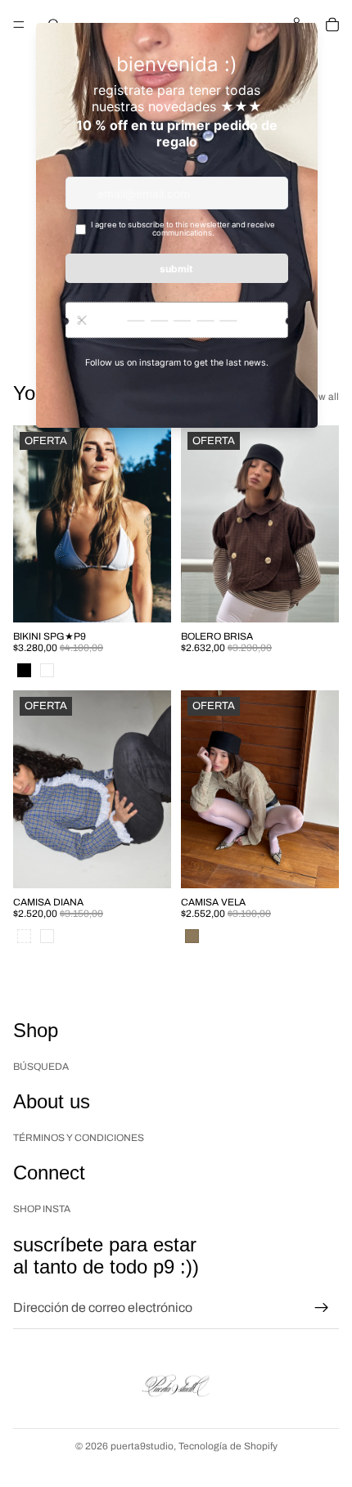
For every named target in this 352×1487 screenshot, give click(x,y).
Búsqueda (41, 1065)
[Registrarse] (322, 1308)
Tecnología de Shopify (228, 1446)
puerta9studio (142, 1446)
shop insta (41, 1209)
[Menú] (19, 24)
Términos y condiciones (78, 1137)
